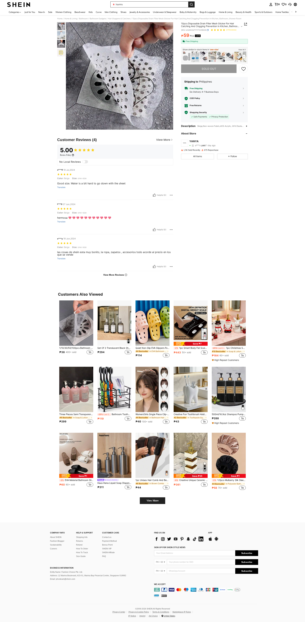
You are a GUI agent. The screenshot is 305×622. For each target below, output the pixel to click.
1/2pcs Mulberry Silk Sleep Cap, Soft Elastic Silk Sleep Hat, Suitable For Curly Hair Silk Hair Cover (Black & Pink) (229, 480)
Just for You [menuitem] (29, 12)
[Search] (191, 4)
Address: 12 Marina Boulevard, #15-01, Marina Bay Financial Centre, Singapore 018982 (88, 575)
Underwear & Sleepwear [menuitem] (164, 12)
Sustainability (56, 545)
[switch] (85, 161)
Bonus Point (107, 545)
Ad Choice (153, 616)
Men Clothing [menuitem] (111, 12)
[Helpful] (154, 195)
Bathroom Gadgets (98, 18)
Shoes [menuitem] (123, 12)
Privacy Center (118, 612)
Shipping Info (82, 537)
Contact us (106, 537)
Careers (53, 549)
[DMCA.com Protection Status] (164, 595)
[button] (290, 4)
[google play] (216, 540)
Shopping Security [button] (198, 112)
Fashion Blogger (57, 541)
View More (153, 500)
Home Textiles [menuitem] (282, 12)
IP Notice (132, 616)
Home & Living (70, 18)
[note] (191, 344)
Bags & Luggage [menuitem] (208, 12)
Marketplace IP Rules (182, 612)
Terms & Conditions (160, 612)
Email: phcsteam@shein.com (62, 579)
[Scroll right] (296, 12)
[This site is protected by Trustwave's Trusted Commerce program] (156, 595)
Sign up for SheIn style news (169, 547)
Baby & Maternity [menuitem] (188, 12)
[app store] (210, 540)
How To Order (82, 549)
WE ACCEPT (160, 584)
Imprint (142, 616)
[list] (179, 539)
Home (59, 18)
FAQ (104, 556)
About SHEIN (55, 537)
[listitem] (187, 57)
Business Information (62, 568)
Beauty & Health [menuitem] (243, 12)
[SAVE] (243, 68)
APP (210, 533)
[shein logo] (18, 4)
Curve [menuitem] (99, 12)
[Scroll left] (292, 12)
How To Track (82, 552)
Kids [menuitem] (91, 12)
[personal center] (271, 4)
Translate (61, 187)
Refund (79, 545)
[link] (277, 4)
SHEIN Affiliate (108, 552)
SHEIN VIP (107, 549)
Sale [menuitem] (50, 12)
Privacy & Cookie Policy (139, 612)
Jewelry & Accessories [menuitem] (139, 12)
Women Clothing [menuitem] (63, 12)
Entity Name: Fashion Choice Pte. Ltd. (66, 572)
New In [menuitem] (41, 12)
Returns (79, 541)
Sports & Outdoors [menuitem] (263, 12)
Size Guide (81, 556)
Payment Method (109, 541)
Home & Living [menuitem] (225, 12)
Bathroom (83, 18)
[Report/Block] (171, 195)
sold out (209, 68)
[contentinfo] (206, 590)
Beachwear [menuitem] (80, 12)
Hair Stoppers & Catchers (119, 18)
